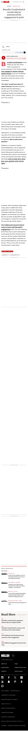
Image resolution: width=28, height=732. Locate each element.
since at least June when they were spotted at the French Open (13, 161)
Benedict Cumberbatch (14, 62)
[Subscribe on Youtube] (4, 682)
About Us (4, 663)
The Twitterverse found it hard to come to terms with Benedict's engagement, (12, 227)
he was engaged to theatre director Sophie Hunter (13, 71)
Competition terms (7, 712)
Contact (4, 671)
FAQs (16, 663)
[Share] (25, 52)
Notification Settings (8, 708)
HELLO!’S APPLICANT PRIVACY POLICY (11, 721)
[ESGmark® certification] (12, 656)
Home (9, 6)
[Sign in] (23, 2)
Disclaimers (5, 690)
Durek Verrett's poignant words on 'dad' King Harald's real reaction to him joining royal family (16, 576)
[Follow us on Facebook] (11, 677)
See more (4, 570)
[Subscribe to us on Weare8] (23, 682)
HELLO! (7, 46)
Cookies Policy (15, 690)
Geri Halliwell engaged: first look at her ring (14, 644)
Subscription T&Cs (20, 667)
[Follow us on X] (17, 677)
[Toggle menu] (2, 2)
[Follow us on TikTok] (23, 677)
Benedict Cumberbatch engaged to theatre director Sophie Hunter (12, 621)
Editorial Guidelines (7, 716)
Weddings (16, 6)
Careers (3, 725)
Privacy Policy (6, 703)
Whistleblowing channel (9, 699)
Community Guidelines (8, 695)
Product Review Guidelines (16, 725)
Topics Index (19, 671)
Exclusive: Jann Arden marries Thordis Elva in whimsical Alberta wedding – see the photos (16, 586)
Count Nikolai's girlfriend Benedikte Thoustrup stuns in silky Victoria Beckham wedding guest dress (17, 595)
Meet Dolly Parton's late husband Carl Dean (17, 603)
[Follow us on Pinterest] (17, 682)
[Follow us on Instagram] (4, 677)
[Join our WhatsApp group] (4, 686)
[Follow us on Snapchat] (11, 682)
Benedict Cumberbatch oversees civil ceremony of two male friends (13, 629)
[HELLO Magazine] (6, 2)
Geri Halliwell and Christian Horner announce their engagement (13, 636)
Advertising (5, 667)
